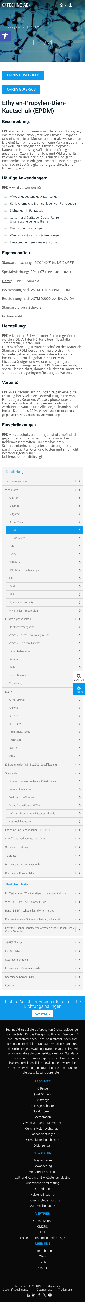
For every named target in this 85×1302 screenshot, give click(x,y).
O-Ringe (42, 1088)
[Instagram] (50, 1295)
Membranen (42, 1117)
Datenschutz (44, 1289)
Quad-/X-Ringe (42, 1094)
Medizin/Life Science (42, 1172)
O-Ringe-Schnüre (42, 1105)
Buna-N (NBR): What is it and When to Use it (30, 910)
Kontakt (9, 985)
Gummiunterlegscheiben (42, 1140)
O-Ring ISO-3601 (23, 75)
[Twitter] (44, 1295)
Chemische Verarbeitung (42, 1183)
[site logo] (16, 5)
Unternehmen (42, 1250)
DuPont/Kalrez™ (42, 1221)
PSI (42, 1232)
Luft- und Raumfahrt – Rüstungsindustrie (42, 1177)
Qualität (42, 1262)
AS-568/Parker (13, 942)
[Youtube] (28, 1295)
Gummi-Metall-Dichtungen (42, 1128)
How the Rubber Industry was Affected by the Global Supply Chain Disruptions (39, 929)
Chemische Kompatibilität (20, 977)
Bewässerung (42, 1166)
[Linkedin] (33, 1295)
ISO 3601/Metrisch (16, 951)
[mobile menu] (77, 5)
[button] (79, 677)
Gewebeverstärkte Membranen (42, 1123)
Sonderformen (42, 1111)
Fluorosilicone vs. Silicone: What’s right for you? (32, 919)
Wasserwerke (42, 1160)
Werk (42, 1256)
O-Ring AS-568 (21, 89)
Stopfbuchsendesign (17, 959)
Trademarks (65, 1289)
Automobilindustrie (42, 1206)
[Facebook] (39, 1295)
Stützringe (42, 1100)
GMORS (42, 1226)
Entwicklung (8, 27)
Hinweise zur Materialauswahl (22, 968)
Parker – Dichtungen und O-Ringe (42, 1238)
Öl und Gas (42, 1189)
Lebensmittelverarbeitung (42, 1200)
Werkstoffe (24, 27)
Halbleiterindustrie (42, 1194)
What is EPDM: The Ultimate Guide (25, 902)
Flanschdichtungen (42, 1134)
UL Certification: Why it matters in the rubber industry (35, 893)
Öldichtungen (42, 1145)
